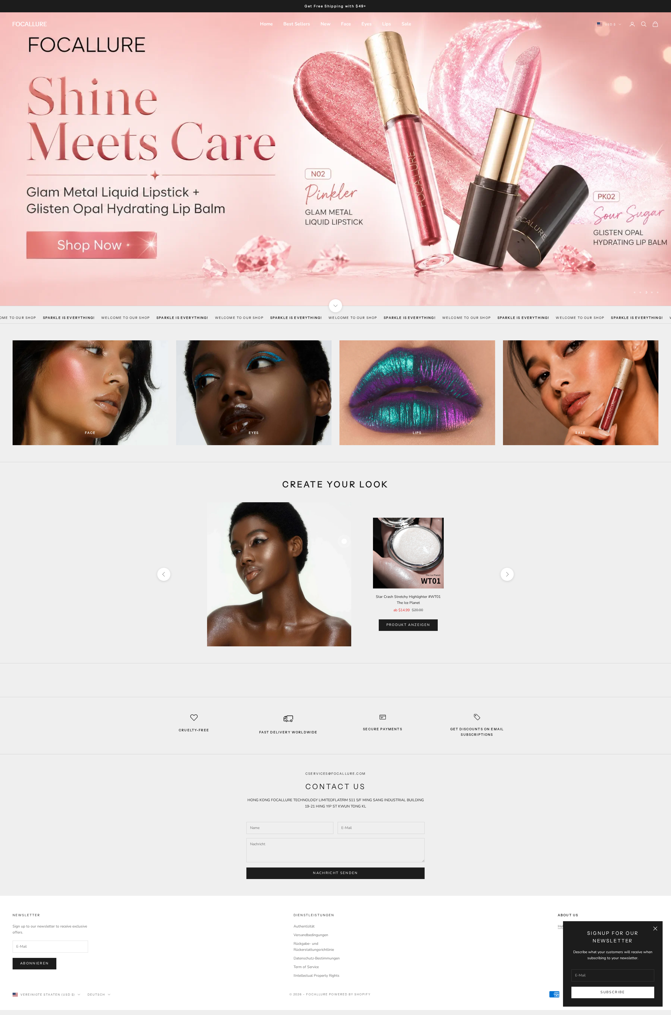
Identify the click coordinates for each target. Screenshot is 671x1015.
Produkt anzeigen (408, 614)
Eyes (366, 24)
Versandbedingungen (311, 923)
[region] (335, 153)
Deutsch (96, 984)
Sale (406, 24)
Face (346, 24)
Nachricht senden (335, 862)
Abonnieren (34, 952)
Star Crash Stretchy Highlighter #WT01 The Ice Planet (408, 588)
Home (266, 24)
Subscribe (612, 992)
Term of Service (306, 956)
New (326, 24)
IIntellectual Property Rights (316, 964)
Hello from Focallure (575, 915)
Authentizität (304, 915)
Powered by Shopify (350, 983)
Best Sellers (296, 24)
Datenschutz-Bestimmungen (317, 947)
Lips (386, 24)
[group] (335, 153)
